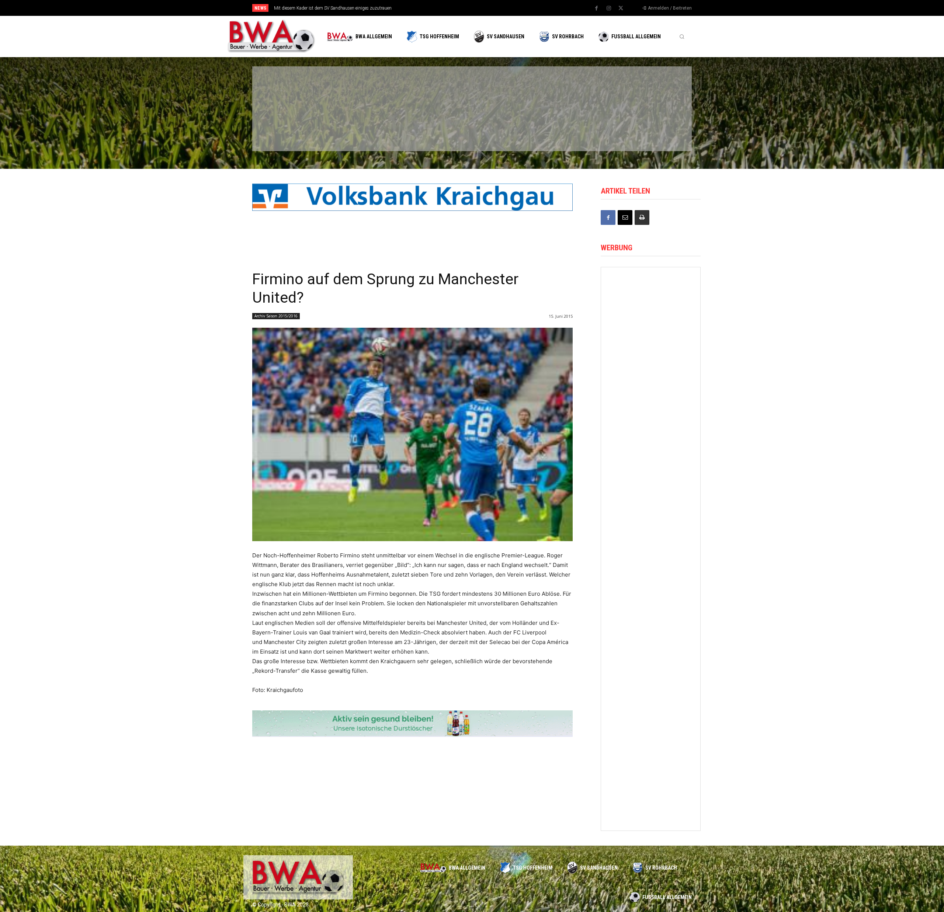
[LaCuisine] (291, 128)
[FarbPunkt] (362, 128)
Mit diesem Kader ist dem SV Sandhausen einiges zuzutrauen (333, 8)
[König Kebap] (574, 128)
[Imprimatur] (645, 89)
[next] (496, 8)
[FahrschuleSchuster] (574, 89)
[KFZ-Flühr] (362, 89)
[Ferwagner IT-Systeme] (651, 355)
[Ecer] (503, 89)
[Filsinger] (291, 89)
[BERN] (433, 89)
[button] (682, 36)
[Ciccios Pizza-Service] (645, 128)
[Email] (625, 217)
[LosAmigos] (503, 128)
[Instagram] (609, 8)
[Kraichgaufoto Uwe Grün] (651, 416)
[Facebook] (596, 8)
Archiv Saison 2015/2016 (276, 315)
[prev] (484, 8)
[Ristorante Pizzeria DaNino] (651, 602)
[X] (621, 8)
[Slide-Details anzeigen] (412, 197)
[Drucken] (642, 217)
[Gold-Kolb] (651, 725)
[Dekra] (433, 128)
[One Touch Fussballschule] (651, 540)
